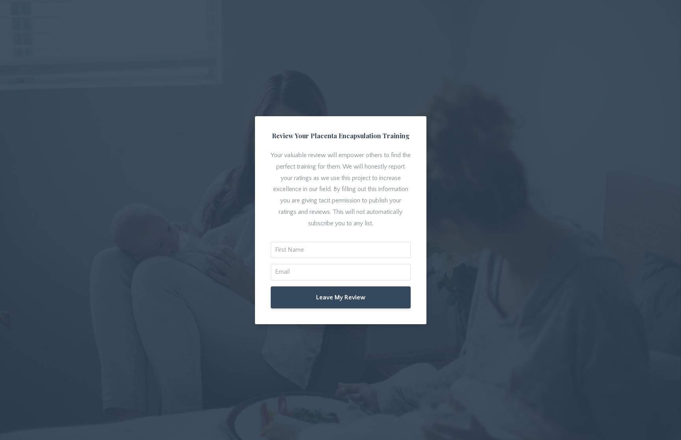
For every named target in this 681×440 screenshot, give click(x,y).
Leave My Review (340, 297)
